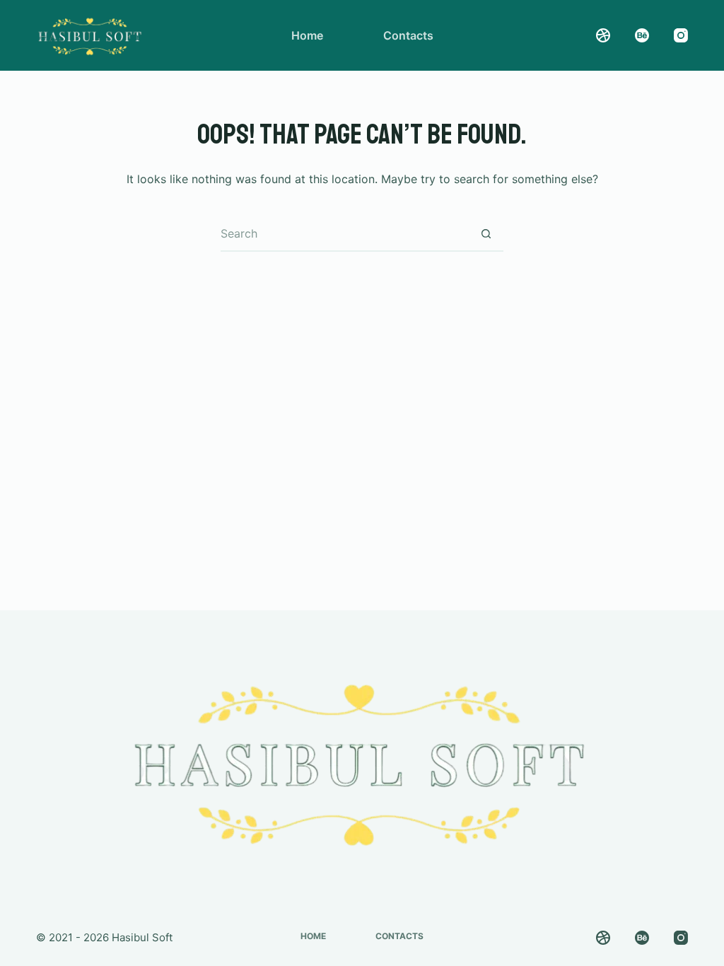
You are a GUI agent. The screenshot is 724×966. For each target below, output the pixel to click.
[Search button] (485, 234)
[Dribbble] (603, 35)
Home (307, 35)
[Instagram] (681, 35)
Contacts (408, 35)
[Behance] (642, 35)
